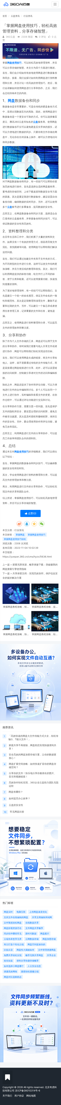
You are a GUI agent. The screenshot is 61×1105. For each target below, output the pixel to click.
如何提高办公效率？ (19, 798)
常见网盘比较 (17, 811)
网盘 (11, 100)
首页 (5, 16)
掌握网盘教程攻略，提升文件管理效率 (45, 606)
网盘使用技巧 (14, 62)
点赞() (31, 513)
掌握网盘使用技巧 (36, 534)
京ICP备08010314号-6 (27, 1090)
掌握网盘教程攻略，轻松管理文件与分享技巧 (45, 634)
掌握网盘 (20, 534)
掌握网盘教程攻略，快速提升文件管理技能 (16, 634)
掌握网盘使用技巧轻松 (15, 539)
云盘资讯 (15, 16)
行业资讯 (28, 16)
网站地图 (31, 1095)
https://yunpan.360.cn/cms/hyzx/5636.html (27, 556)
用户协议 (19, 1095)
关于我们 (7, 1095)
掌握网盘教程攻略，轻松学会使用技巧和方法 (16, 606)
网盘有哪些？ (16, 791)
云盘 (35, 121)
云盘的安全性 (16, 805)
